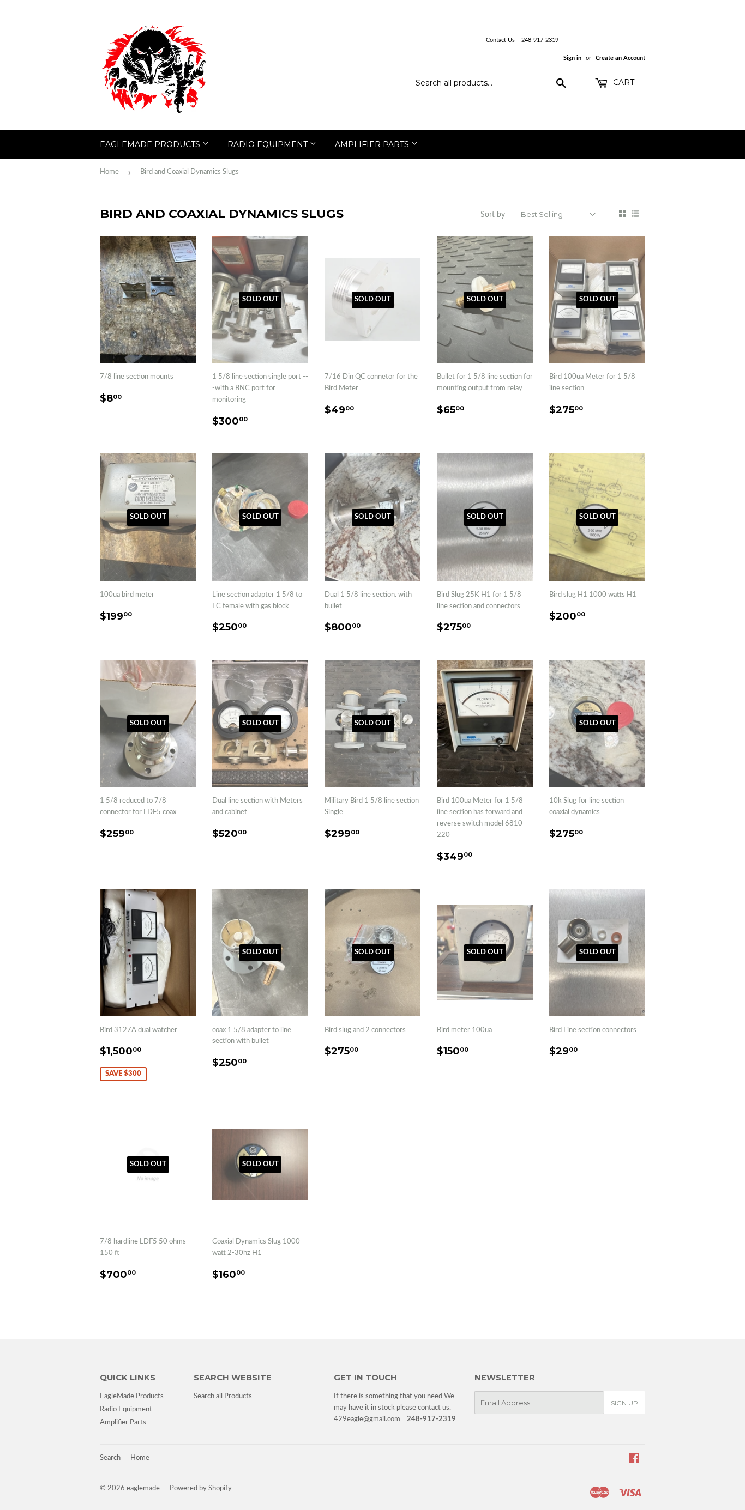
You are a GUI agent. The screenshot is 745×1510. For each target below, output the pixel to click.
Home (109, 171)
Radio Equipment (268, 144)
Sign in (572, 58)
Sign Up (624, 1403)
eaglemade (143, 1488)
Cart (622, 82)
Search (110, 1458)
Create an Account (620, 58)
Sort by (492, 215)
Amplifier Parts (373, 144)
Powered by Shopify (201, 1488)
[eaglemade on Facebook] (634, 1460)
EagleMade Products (151, 144)
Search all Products (223, 1396)
